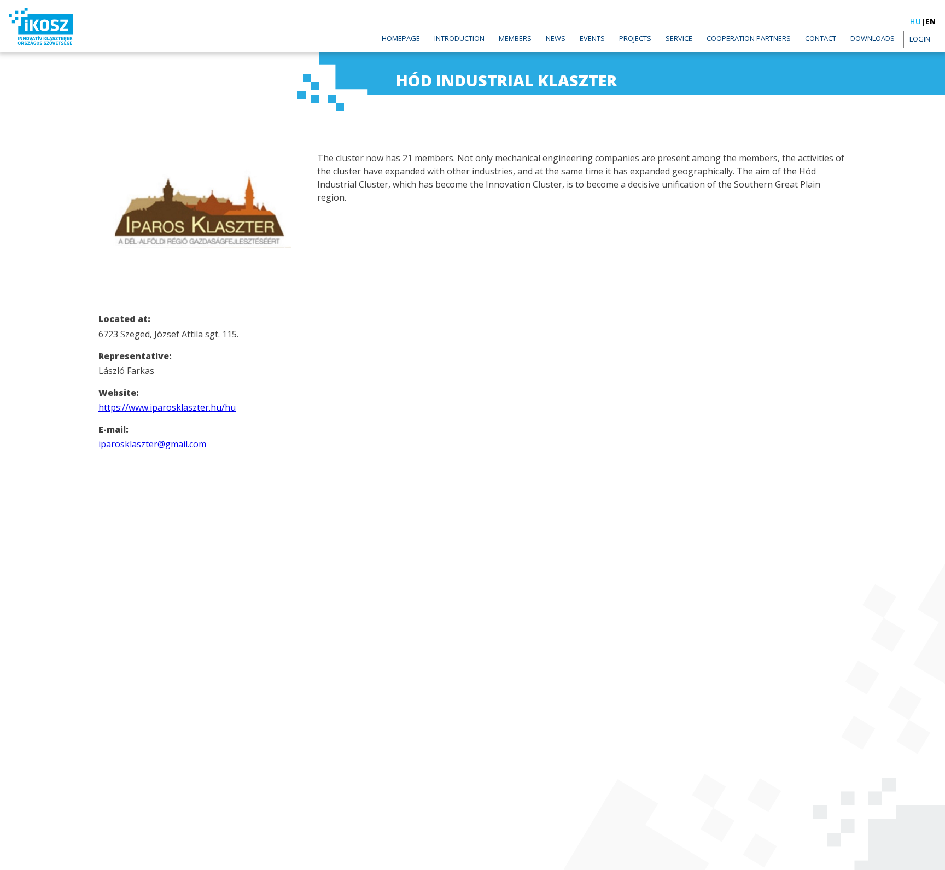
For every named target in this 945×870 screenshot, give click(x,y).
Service (679, 38)
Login (919, 39)
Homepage (401, 38)
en (930, 21)
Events (592, 38)
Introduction (459, 38)
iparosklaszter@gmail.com (152, 444)
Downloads (872, 38)
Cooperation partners (749, 38)
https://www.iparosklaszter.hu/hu (167, 407)
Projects (635, 38)
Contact (820, 38)
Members (515, 38)
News (555, 38)
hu (915, 21)
